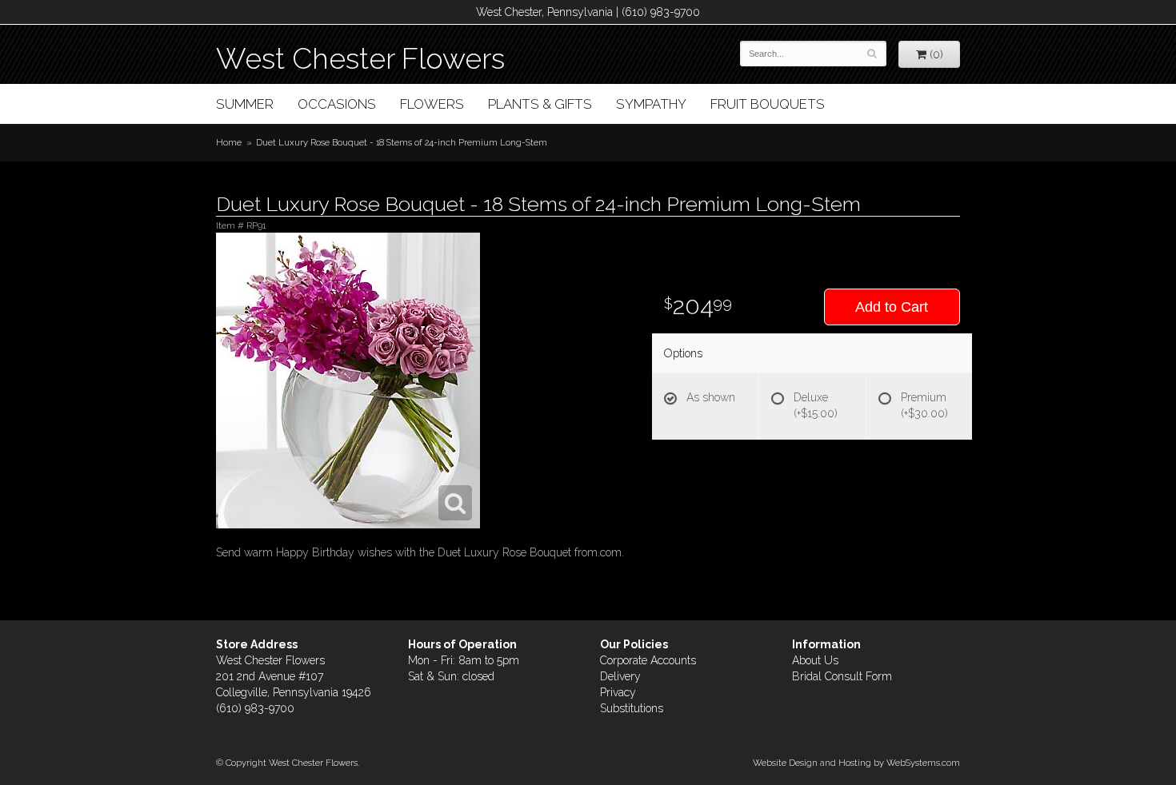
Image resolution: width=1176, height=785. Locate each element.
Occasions (337, 104)
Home (229, 142)
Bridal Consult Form (842, 676)
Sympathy (651, 104)
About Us (815, 660)
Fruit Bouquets (767, 104)
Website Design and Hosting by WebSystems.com (856, 762)
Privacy (618, 692)
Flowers (432, 104)
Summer (245, 104)
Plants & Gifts (540, 104)
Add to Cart (891, 307)
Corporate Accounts (648, 660)
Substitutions (631, 708)
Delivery (620, 676)
